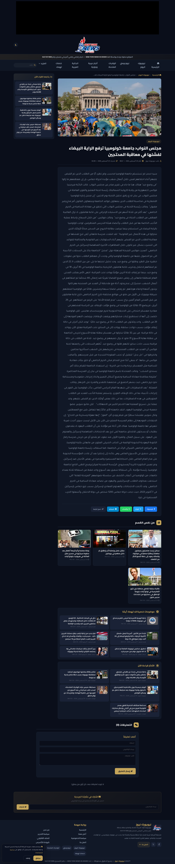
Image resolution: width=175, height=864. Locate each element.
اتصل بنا (145, 844)
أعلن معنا (82, 834)
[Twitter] (153, 844)
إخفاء (28, 858)
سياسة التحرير (43, 834)
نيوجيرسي (124, 63)
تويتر (137, 509)
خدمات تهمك (59, 65)
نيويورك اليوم (141, 65)
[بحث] (34, 65)
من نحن (46, 829)
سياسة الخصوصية (78, 838)
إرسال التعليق (124, 771)
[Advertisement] (87, 17)
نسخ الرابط (97, 509)
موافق (38, 858)
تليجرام (111, 509)
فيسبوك (150, 509)
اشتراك (22, 806)
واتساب (125, 509)
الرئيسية (155, 67)
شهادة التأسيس (42, 842)
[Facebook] (159, 844)
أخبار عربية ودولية (93, 65)
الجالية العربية (75, 65)
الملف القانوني (43, 838)
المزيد (43, 63)
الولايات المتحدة (112, 65)
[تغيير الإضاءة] (16, 45)
